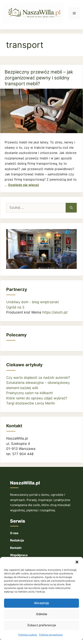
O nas (14, 533)
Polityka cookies (27, 634)
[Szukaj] (71, 208)
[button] (77, 562)
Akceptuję (41, 603)
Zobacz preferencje (41, 625)
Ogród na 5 (15, 307)
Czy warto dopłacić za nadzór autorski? (38, 378)
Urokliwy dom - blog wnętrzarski (32, 302)
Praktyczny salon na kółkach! (29, 393)
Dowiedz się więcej (23, 185)
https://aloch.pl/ (55, 312)
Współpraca (19, 555)
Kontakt (16, 548)
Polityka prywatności (51, 634)
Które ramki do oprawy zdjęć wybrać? (36, 398)
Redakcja (17, 540)
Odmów (41, 614)
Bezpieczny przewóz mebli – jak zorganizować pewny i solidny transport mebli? (39, 77)
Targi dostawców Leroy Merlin (30, 403)
